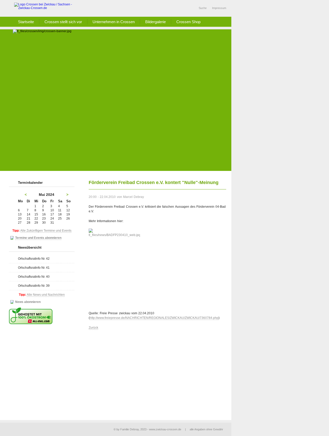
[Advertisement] (122, 132)
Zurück (93, 327)
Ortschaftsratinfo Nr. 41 (34, 267)
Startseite (26, 22)
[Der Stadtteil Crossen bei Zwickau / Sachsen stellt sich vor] (46, 8)
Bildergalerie (155, 22)
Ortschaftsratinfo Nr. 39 (34, 285)
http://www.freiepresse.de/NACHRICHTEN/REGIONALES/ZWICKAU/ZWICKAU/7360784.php (154, 318)
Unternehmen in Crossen (114, 22)
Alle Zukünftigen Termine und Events (45, 230)
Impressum (219, 8)
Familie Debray (129, 429)
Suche (203, 8)
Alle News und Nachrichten (46, 295)
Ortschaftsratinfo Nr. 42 (34, 258)
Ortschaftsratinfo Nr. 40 (34, 276)
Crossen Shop (188, 22)
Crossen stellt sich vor (63, 22)
